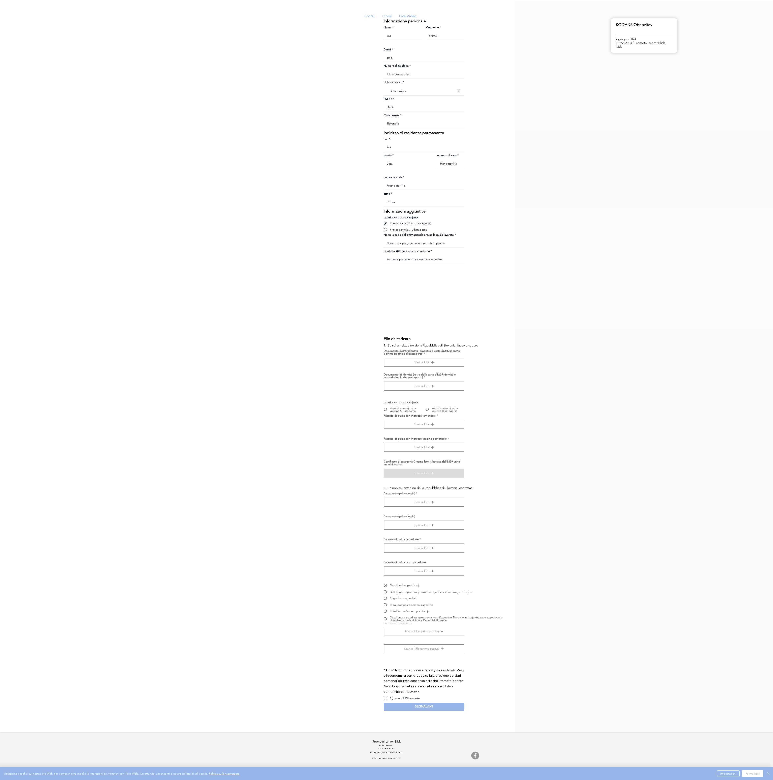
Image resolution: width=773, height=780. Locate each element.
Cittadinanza (391, 115)
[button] (424, 362)
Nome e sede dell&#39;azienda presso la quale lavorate (419, 234)
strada (388, 155)
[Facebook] (475, 755)
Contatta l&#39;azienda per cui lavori (407, 251)
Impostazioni (728, 773)
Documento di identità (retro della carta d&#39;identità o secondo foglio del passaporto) (420, 376)
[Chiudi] (768, 773)
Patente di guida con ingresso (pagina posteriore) (415, 438)
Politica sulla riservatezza (224, 773)
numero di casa (447, 155)
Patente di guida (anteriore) (401, 539)
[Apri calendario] (458, 90)
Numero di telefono (396, 65)
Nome (388, 27)
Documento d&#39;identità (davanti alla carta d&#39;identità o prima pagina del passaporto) (422, 352)
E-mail (387, 49)
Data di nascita (395, 82)
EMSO (388, 99)
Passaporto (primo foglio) (399, 493)
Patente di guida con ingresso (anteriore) (410, 415)
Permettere (752, 773)
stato (387, 193)
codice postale (393, 177)
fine (386, 139)
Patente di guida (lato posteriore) (405, 562)
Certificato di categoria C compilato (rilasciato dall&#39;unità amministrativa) (422, 463)
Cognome (432, 27)
